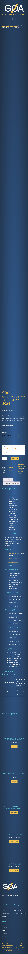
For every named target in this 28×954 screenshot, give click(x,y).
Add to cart (15, 458)
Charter (4, 432)
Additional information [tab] (12, 483)
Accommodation (7, 425)
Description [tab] (8, 480)
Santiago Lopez (13, 562)
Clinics (11, 26)
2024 (15, 26)
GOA (7, 26)
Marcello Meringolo (14, 553)
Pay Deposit (9, 447)
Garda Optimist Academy (14, 14)
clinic (22, 464)
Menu (14, 19)
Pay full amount (10, 453)
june (19, 466)
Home (3, 26)
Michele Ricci (21, 469)
